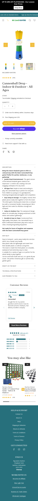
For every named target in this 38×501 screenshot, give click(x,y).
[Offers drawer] (7, 20)
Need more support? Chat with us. (16, 143)
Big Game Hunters (9, 72)
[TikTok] (24, 449)
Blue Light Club (19, 483)
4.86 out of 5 (24, 333)
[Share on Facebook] (3, 152)
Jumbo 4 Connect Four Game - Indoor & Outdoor (10, 390)
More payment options (19, 133)
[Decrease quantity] (4, 106)
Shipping (13, 98)
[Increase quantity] (12, 106)
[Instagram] (19, 449)
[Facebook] (14, 449)
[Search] (29, 20)
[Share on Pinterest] (13, 152)
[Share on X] (8, 152)
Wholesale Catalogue (19, 496)
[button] (6, 45)
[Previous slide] (3, 307)
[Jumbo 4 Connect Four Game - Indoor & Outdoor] (13, 374)
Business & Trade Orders (19, 492)
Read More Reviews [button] (19, 325)
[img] (12, 292)
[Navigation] (3, 20)
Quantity (5, 102)
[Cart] (34, 20)
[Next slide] (34, 307)
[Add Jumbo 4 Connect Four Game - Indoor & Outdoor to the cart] (23, 389)
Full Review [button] (11, 318)
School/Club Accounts (19, 487)
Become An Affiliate (19, 479)
